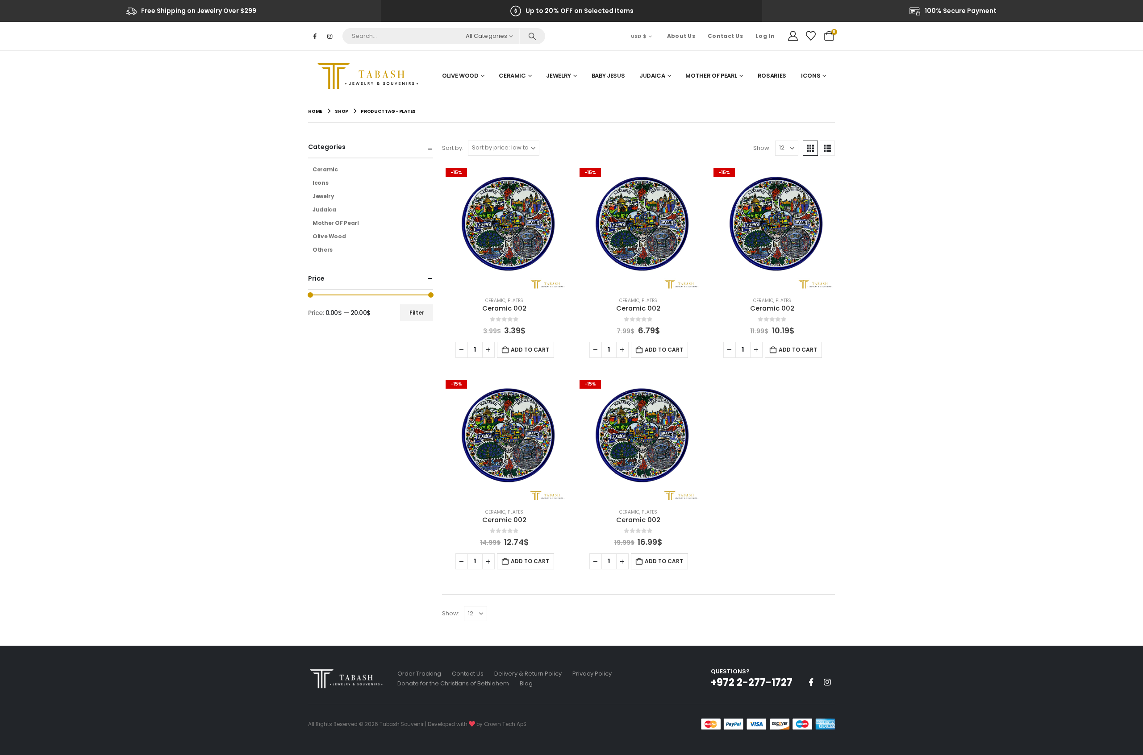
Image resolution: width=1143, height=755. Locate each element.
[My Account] (793, 36)
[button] (810, 148)
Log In (765, 36)
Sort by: (452, 148)
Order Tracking (419, 673)
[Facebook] (315, 36)
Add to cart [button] (530, 349)
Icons (810, 75)
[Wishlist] (811, 36)
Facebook (811, 682)
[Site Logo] (370, 76)
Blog (526, 683)
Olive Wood (460, 75)
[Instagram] (329, 36)
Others (323, 249)
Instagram (827, 682)
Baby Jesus (608, 75)
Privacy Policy (592, 673)
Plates (515, 300)
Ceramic (512, 75)
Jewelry (558, 75)
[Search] (532, 36)
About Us (681, 36)
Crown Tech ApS (505, 724)
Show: (762, 148)
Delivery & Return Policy (528, 673)
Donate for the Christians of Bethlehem (453, 683)
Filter (416, 312)
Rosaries (772, 75)
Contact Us (725, 36)
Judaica (652, 75)
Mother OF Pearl (711, 75)
